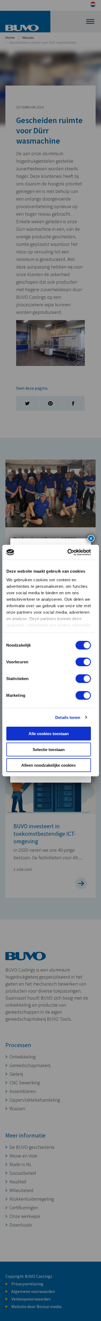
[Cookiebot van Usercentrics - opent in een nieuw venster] (68, 552)
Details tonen (67, 717)
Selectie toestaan (49, 749)
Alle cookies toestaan (49, 733)
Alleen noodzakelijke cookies (48, 765)
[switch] (83, 662)
